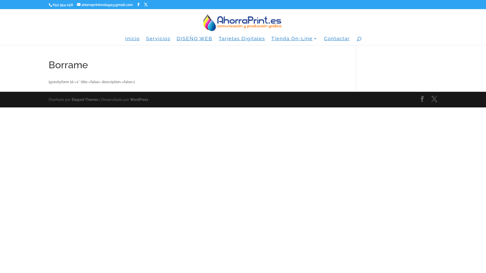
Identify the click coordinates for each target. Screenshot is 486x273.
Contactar (337, 39)
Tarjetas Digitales (242, 39)
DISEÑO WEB (194, 39)
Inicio (132, 39)
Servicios (158, 39)
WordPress (139, 100)
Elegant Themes (85, 100)
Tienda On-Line (292, 39)
